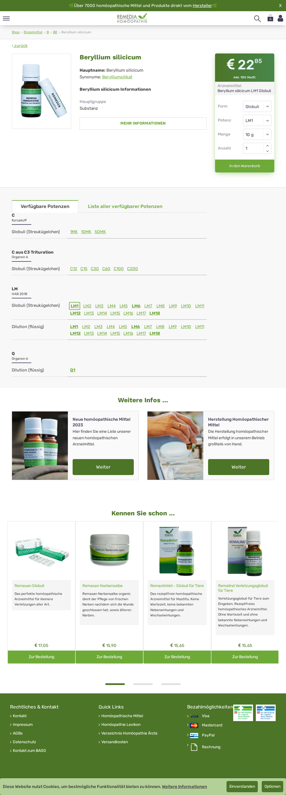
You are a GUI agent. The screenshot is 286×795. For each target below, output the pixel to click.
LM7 (148, 305)
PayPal (208, 735)
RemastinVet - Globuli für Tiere (177, 585)
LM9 (173, 305)
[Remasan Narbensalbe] (109, 551)
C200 (132, 268)
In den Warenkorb (244, 165)
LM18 (154, 313)
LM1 (74, 305)
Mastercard (212, 725)
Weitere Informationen (184, 786)
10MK (86, 231)
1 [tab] (115, 684)
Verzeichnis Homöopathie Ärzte (129, 733)
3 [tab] (171, 684)
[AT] (132, 18)
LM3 (99, 305)
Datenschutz (24, 742)
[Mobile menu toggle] (6, 19)
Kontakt (20, 716)
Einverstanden (242, 786)
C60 (106, 268)
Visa (205, 716)
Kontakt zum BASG (29, 751)
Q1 (72, 370)
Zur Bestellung (41, 656)
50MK (100, 231)
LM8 (160, 305)
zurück (20, 45)
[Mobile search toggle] (257, 19)
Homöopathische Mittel (122, 716)
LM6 (136, 305)
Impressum (23, 725)
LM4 (112, 305)
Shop (16, 32)
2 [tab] (143, 684)
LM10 (186, 305)
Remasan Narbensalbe (102, 585)
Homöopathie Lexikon (120, 725)
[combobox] (257, 120)
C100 (119, 268)
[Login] (280, 18)
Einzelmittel (33, 32)
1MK (74, 231)
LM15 (115, 313)
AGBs (18, 733)
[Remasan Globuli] (41, 551)
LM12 (75, 313)
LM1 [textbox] (249, 120)
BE (55, 32)
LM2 (87, 305)
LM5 (124, 305)
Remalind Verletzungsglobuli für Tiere (243, 588)
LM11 (199, 305)
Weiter (103, 467)
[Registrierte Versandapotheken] (243, 713)
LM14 (102, 313)
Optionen (272, 786)
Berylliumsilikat (117, 77)
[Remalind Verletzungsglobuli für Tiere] (245, 551)
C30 (95, 268)
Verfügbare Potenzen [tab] (45, 206)
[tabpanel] (41, 592)
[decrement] (267, 151)
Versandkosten (114, 742)
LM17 (141, 313)
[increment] (267, 145)
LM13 (89, 313)
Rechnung (211, 747)
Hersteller (202, 5)
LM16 (128, 313)
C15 (83, 268)
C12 (73, 268)
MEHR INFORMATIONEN (143, 123)
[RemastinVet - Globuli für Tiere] (177, 551)
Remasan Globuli (29, 585)
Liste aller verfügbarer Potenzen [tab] (125, 206)
